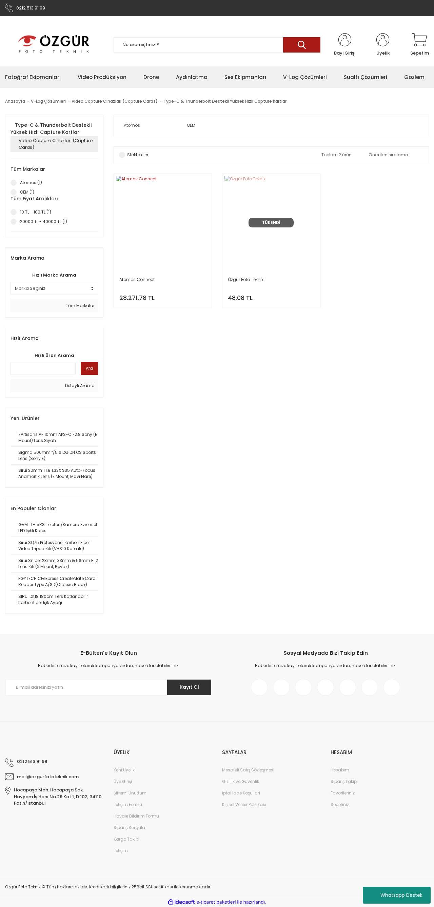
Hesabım (340, 770)
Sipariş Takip (344, 781)
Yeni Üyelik (124, 770)
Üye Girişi (123, 781)
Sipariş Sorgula (129, 827)
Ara (89, 368)
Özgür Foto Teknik (245, 279)
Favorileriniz (343, 793)
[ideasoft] (181, 902)
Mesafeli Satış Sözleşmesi (248, 770)
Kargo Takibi (126, 839)
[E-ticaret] (216, 902)
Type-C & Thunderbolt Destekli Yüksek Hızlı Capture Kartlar (225, 101)
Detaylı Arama (79, 385)
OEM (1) (27, 192)
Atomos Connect (137, 279)
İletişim (121, 850)
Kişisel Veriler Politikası (244, 804)
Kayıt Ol (189, 687)
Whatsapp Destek (401, 895)
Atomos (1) (31, 182)
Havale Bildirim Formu (136, 816)
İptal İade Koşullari (241, 793)
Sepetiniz (340, 804)
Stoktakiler (137, 155)
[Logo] (54, 45)
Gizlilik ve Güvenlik (240, 781)
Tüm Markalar (80, 305)
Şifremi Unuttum (130, 793)
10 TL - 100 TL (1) (35, 212)
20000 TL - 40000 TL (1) (43, 221)
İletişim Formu (128, 804)
